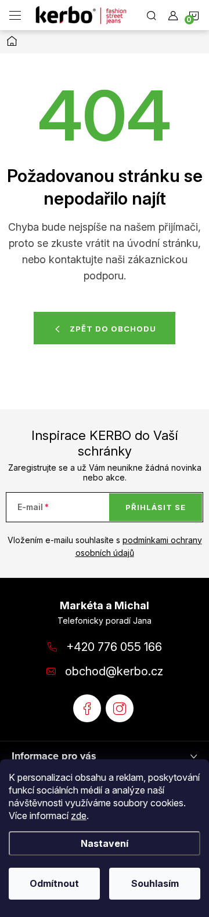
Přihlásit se (155, 507)
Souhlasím (155, 883)
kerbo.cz (120, 708)
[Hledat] (151, 15)
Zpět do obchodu (113, 328)
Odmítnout (54, 883)
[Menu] (15, 15)
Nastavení (104, 843)
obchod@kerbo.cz (114, 671)
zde (79, 815)
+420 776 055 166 (114, 647)
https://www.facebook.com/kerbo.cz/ (87, 708)
